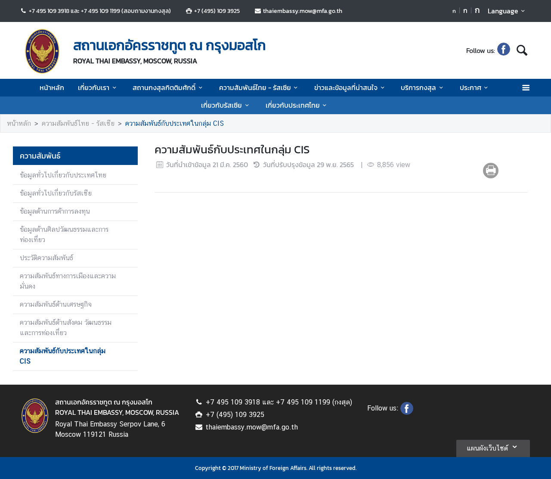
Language (503, 11)
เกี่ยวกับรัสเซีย (221, 105)
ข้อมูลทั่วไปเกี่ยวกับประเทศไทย (63, 175)
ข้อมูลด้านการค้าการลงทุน (55, 211)
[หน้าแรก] (42, 51)
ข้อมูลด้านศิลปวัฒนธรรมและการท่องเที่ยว (64, 234)
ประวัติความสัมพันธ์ (46, 258)
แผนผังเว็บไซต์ (487, 448)
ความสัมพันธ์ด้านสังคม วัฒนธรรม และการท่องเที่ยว (65, 327)
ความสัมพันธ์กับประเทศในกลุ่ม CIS (174, 123)
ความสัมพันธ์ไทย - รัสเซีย (255, 87)
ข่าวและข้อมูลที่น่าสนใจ (346, 87)
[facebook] (503, 50)
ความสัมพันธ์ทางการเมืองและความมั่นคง (68, 281)
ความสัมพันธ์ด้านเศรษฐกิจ (56, 304)
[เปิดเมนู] (525, 87)
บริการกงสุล (418, 87)
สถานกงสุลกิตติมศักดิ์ (164, 87)
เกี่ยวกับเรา (93, 87)
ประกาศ (470, 87)
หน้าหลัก (52, 87)
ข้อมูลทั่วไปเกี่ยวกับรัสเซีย (56, 193)
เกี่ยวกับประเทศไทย (293, 105)
